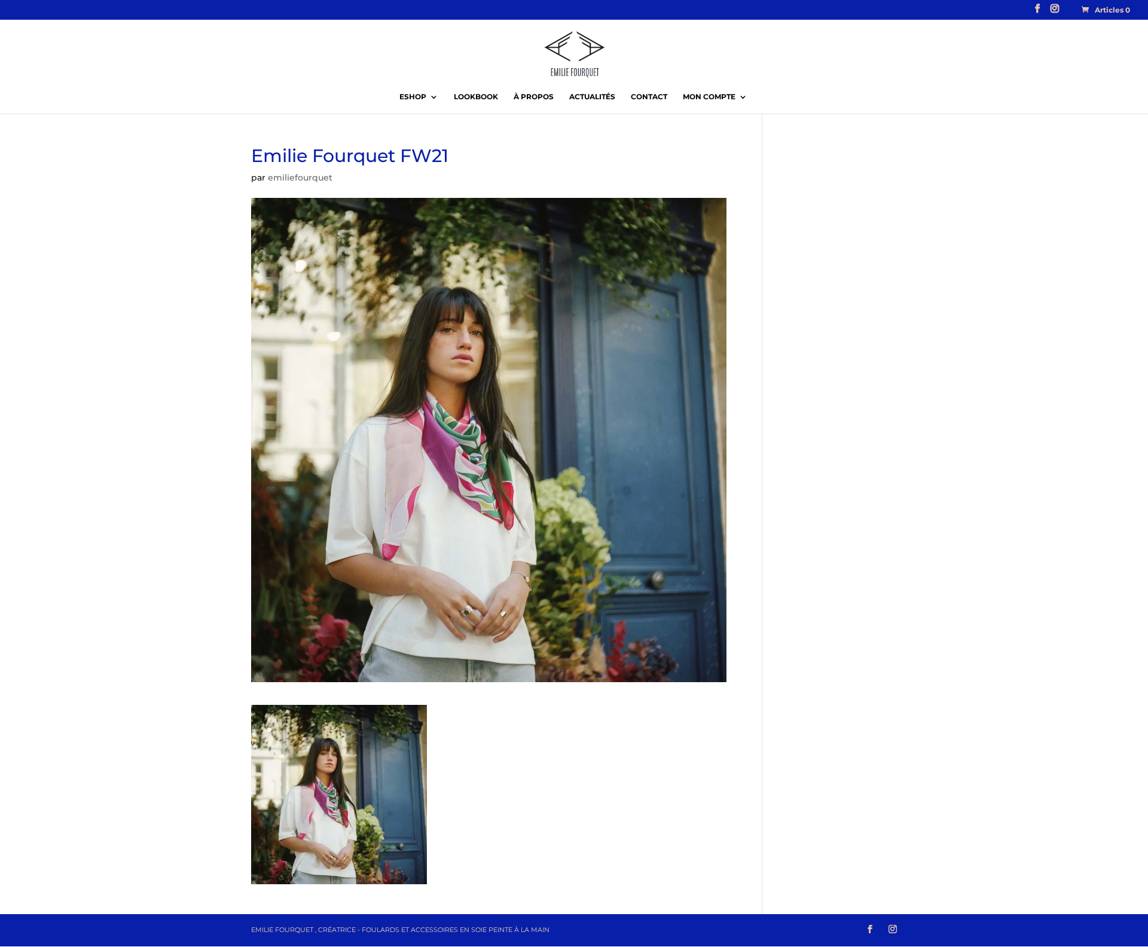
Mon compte (709, 97)
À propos (534, 97)
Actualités (592, 97)
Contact (649, 97)
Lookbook (476, 97)
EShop (412, 97)
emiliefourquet (300, 177)
